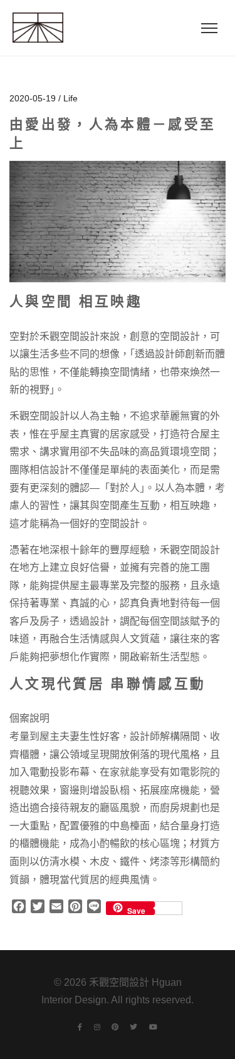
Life (70, 98)
